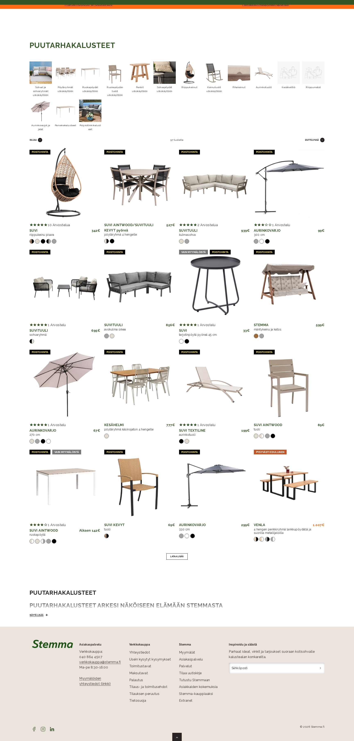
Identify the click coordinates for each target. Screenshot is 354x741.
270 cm (35, 434)
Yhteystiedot (139, 652)
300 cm (259, 234)
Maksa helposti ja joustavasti (88, 4)
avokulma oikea (115, 329)
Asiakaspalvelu (191, 659)
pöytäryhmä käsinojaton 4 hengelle (129, 429)
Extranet (186, 700)
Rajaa (33, 140)
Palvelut (185, 666)
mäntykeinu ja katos (267, 329)
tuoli (257, 429)
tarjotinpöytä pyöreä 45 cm (198, 334)
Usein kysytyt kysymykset (150, 659)
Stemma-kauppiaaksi (196, 694)
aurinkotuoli (187, 434)
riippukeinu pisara (42, 234)
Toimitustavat (140, 666)
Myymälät (187, 652)
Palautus (136, 680)
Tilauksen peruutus (144, 694)
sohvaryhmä (38, 334)
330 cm (184, 529)
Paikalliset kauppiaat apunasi (265, 4)
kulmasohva (187, 234)
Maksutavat (138, 673)
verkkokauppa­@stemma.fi (100, 662)
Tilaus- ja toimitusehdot (148, 687)
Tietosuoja (137, 700)
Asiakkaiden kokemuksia (198, 687)
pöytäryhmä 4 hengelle (120, 234)
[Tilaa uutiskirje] (320, 668)
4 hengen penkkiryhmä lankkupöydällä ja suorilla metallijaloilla (282, 531)
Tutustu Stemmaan (194, 680)
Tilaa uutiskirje (190, 673)
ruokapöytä (37, 534)
